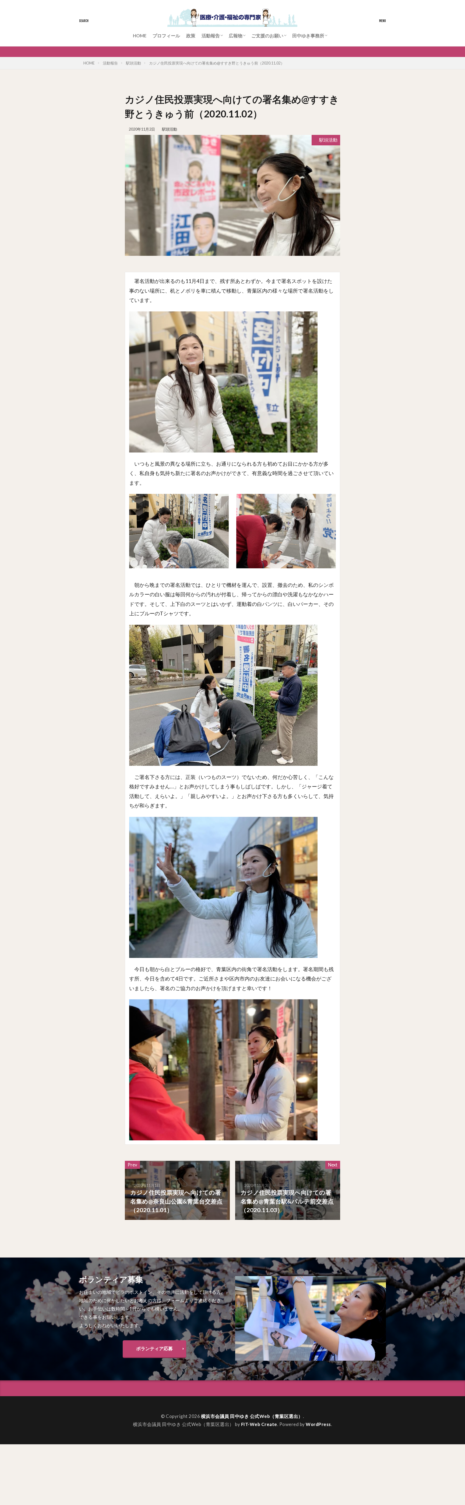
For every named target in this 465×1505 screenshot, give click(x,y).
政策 (190, 35)
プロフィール (166, 35)
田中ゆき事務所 (308, 35)
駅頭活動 (133, 63)
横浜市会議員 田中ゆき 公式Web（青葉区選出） (252, 1416)
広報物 (235, 35)
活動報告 (211, 35)
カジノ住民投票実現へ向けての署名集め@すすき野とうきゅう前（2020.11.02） (216, 63)
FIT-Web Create (259, 1424)
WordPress (318, 1424)
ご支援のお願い (267, 35)
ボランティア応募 (154, 1348)
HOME (139, 35)
